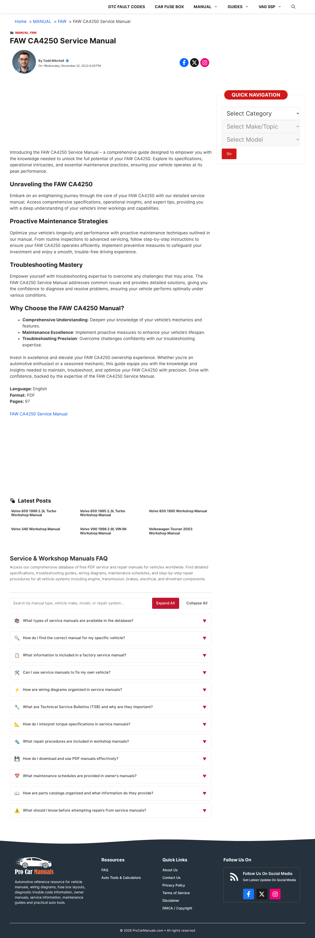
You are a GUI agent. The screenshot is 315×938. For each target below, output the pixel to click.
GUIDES (235, 6)
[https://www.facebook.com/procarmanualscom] (248, 894)
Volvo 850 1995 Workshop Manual (178, 511)
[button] (293, 7)
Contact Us (171, 877)
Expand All (165, 603)
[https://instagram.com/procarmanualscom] (275, 894)
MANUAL (202, 6)
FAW (33, 32)
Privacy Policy (173, 885)
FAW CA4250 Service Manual (38, 413)
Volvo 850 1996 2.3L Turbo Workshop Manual (33, 513)
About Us (170, 870)
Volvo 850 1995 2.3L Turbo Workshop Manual (102, 513)
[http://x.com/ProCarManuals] (261, 894)
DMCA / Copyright (177, 908)
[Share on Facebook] (184, 62)
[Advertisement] (111, 114)
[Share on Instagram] (204, 62)
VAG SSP (267, 6)
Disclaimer (170, 900)
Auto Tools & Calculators (121, 877)
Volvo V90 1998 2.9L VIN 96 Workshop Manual (103, 531)
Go (229, 153)
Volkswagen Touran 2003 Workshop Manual (170, 531)
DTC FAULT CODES (126, 6)
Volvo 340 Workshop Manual (35, 529)
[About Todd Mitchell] (24, 63)
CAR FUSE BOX (169, 6)
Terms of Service (176, 893)
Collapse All (196, 603)
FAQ (104, 870)
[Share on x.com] (194, 62)
